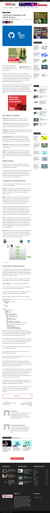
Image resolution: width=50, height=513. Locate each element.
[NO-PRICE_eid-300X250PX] (17, 62)
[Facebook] (43, 1)
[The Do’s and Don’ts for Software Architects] (44, 138)
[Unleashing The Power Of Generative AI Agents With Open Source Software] (44, 67)
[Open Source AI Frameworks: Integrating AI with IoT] (44, 159)
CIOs (21, 7)
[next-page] (5, 454)
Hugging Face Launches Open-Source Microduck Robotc (12, 475)
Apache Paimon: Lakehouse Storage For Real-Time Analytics (17, 449)
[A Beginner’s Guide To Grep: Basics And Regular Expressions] (36, 101)
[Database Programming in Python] (36, 119)
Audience (7, 10)
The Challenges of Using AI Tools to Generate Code (9, 403)
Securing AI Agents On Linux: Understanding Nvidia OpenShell (27, 449)
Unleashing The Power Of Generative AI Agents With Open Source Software (37, 67)
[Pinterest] (9, 22)
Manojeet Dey (6, 19)
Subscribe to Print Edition (6, 0)
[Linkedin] (45, 1)
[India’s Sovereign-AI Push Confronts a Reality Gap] (44, 54)
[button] (46, 7)
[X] (47, 1)
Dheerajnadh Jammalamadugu (14, 19)
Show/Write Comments (17, 458)
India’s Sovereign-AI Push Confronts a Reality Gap (37, 54)
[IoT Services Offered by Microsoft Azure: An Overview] (44, 166)
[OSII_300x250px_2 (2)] (17, 111)
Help (36, 7)
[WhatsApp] (12, 22)
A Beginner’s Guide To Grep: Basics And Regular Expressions (43, 102)
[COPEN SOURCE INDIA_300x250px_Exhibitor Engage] (41, 38)
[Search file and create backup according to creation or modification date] (36, 90)
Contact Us (18, 0)
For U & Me (5, 7)
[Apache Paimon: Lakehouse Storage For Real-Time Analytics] (17, 443)
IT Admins (16, 7)
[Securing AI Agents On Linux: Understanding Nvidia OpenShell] (27, 443)
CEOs (24, 7)
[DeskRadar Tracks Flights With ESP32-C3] (4, 471)
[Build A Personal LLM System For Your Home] (44, 61)
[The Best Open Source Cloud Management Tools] (44, 153)
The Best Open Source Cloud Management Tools (37, 152)
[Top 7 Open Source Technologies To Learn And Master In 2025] (44, 145)
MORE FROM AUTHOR (16, 437)
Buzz (28, 7)
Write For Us (13, 0)
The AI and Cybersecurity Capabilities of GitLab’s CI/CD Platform (26, 404)
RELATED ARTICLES (7, 437)
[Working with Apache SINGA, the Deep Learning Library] (44, 75)
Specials (32, 7)
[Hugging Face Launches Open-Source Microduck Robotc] (4, 476)
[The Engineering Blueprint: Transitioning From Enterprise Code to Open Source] (6, 443)
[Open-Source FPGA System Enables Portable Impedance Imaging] (4, 481)
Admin (24, 446)
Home (3, 10)
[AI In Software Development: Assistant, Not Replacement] (44, 47)
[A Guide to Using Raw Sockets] (36, 97)
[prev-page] (3, 454)
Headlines (8, 12)
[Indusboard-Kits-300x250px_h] (41, 23)
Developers (11, 7)
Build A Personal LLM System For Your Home (36, 60)
